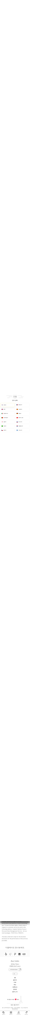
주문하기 (3, 1014)
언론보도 (15, 987)
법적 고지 (15, 991)
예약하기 (11, 1014)
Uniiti (17, 1004)
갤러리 (15, 980)
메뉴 (15, 984)
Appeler (26, 1014)
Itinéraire (19, 1014)
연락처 (15, 989)
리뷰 (15, 982)
